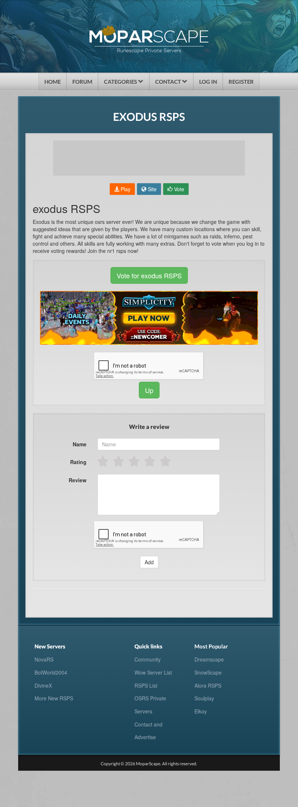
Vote (178, 189)
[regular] (135, 461)
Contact (168, 81)
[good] (150, 461)
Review (77, 480)
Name (79, 444)
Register (241, 81)
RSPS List (145, 685)
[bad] (103, 461)
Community (147, 659)
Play (124, 189)
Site (151, 189)
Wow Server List (153, 672)
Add (149, 562)
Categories (121, 81)
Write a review (149, 426)
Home (52, 81)
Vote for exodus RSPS (149, 275)
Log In (208, 81)
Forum (82, 81)
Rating (78, 462)
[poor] (119, 461)
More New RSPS (54, 698)
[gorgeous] (166, 461)
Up (149, 390)
